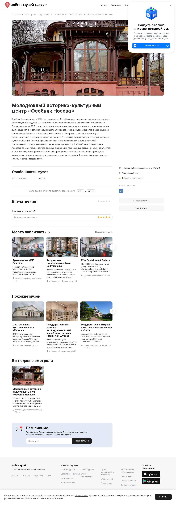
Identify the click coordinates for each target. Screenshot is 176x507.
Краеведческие (68, 482)
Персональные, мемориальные (127, 470)
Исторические (67, 478)
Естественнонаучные (70, 474)
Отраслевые (106, 483)
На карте (26, 476)
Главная (15, 14)
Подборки (38, 476)
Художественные (128, 481)
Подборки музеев (129, 485)
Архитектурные (68, 469)
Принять (163, 497)
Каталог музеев (29, 14)
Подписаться (82, 441)
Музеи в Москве (47, 14)
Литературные (87, 469)
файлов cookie (81, 495)
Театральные (127, 476)
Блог (49, 476)
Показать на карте (103, 232)
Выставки (116, 5)
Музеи (104, 5)
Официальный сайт (130, 173)
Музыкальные (107, 479)
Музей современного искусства (107, 472)
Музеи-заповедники (86, 475)
